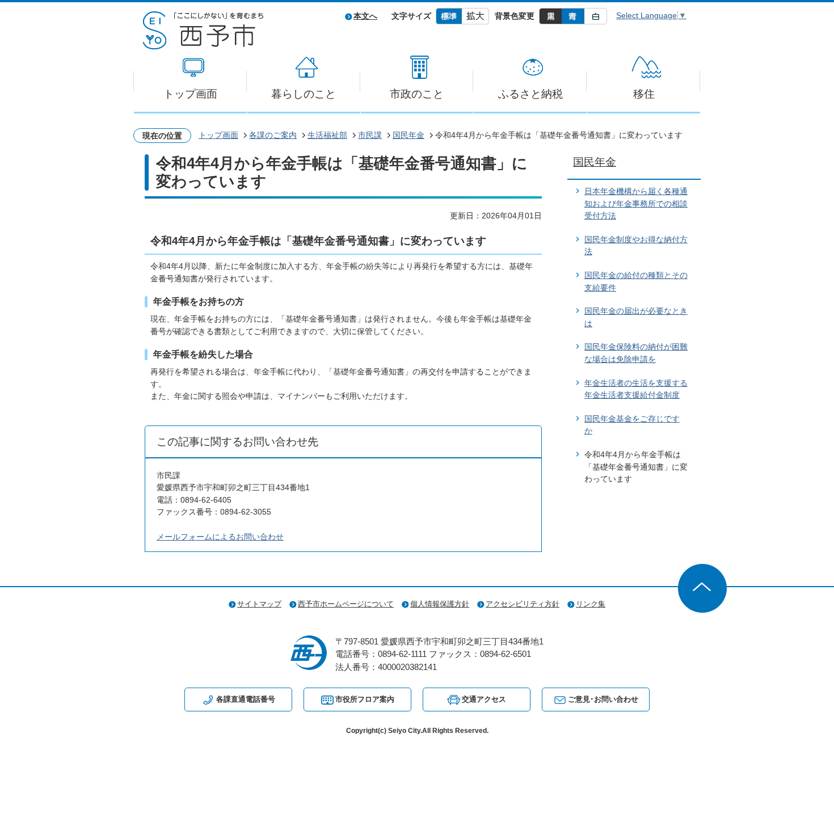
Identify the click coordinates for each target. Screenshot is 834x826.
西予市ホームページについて (346, 604)
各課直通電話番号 (245, 699)
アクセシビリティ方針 (522, 604)
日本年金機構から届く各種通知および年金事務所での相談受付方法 (636, 203)
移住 (644, 94)
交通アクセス (484, 699)
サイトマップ (259, 604)
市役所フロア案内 (364, 699)
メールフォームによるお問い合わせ (220, 536)
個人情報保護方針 (439, 604)
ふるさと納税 (530, 94)
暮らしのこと (303, 94)
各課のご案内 (273, 135)
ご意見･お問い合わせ (603, 699)
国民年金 (408, 135)
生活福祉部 (327, 135)
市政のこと (417, 94)
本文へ (365, 15)
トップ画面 (190, 94)
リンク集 (590, 604)
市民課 (370, 135)
